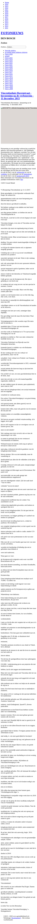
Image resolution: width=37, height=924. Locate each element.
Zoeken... (4, 47)
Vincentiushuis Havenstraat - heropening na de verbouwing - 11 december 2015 (17, 96)
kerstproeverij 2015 (23, 176)
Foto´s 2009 (9, 87)
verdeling (4, 174)
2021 (6, 10)
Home (7, 2)
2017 (6, 17)
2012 (6, 26)
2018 (6, 15)
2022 (6, 8)
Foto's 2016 (9, 74)
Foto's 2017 (9, 72)
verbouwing (20, 172)
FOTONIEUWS (12, 33)
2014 (6, 22)
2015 (6, 21)
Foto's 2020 (9, 67)
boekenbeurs (28, 174)
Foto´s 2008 (9, 89)
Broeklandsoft (16, 918)
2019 (6, 13)
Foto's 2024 (9, 60)
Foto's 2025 (9, 58)
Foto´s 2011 (9, 83)
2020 (6, 11)
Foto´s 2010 (9, 85)
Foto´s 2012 (9, 81)
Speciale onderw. (10, 50)
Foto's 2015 (9, 76)
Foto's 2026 (9, 54)
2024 (6, 4)
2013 (6, 24)
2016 (6, 19)
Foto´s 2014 (9, 78)
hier (22, 179)
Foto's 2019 (9, 69)
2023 (6, 6)
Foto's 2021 (9, 65)
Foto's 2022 (9, 63)
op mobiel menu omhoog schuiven (16, 52)
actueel (7, 56)
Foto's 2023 (9, 61)
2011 (6, 28)
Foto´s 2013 (9, 80)
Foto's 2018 (9, 70)
